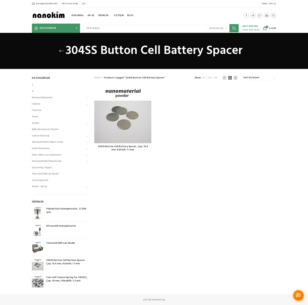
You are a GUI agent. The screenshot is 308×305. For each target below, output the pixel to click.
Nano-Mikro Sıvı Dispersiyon (46, 155)
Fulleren (36, 104)
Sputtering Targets (42, 168)
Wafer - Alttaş (39, 186)
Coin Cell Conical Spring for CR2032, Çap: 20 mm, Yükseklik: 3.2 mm (66, 279)
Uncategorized (40, 180)
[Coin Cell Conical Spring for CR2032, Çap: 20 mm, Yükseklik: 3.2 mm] (37, 282)
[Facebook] (246, 15)
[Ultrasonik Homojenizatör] (37, 230)
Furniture (36, 110)
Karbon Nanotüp (41, 136)
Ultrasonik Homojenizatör (61, 226)
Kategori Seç (216, 28)
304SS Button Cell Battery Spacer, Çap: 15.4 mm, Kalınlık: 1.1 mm (123, 148)
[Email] (266, 15)
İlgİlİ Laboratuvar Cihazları (45, 129)
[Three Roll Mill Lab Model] (37, 247)
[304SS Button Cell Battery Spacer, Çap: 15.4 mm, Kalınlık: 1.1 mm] (37, 264)
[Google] (260, 15)
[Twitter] (253, 15)
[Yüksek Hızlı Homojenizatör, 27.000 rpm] (37, 213)
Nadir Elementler (41, 148)
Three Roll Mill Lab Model (45, 174)
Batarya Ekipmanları (42, 98)
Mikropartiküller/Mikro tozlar (47, 142)
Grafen (35, 123)
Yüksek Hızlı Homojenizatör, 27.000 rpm (66, 210)
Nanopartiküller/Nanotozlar (46, 161)
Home (97, 78)
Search (234, 28)
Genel (35, 117)
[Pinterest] (273, 15)
